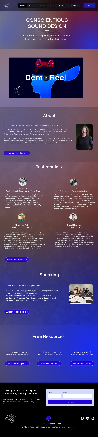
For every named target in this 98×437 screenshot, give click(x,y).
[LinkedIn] (92, 418)
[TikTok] (82, 418)
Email (65, 392)
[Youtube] (87, 418)
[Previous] (10, 243)
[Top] (48, 418)
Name (50, 392)
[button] (80, 95)
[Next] (87, 243)
